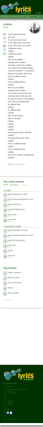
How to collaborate (11, 393)
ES (36, 13)
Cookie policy (10, 402)
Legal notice (10, 401)
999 (5, 27)
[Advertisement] (21, 338)
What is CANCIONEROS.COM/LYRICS (17, 389)
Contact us (10, 391)
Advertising (10, 404)
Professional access (12, 419)
